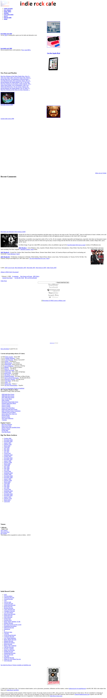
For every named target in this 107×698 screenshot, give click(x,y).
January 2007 (7, 443)
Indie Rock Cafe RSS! (13, 690)
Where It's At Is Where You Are (12, 659)
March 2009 (7, 482)
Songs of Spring (6, 406)
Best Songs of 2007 (41, 267)
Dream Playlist (6, 415)
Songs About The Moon (8, 408)
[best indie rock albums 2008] (7, 103)
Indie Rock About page (56, 696)
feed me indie (7, 17)
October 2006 (7, 438)
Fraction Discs (8, 620)
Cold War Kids (9, 360)
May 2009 (6, 485)
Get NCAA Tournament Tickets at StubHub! (12, 388)
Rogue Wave (7, 373)
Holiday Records (8, 623)
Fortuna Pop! (7, 618)
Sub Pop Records (8, 654)
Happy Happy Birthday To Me (12, 621)
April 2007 (7, 447)
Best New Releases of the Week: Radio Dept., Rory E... (15, 76)
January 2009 (7, 479)
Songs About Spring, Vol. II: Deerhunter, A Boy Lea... (15, 85)
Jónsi (6, 382)
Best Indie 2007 (31, 267)
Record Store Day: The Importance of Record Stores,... (15, 79)
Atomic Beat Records (9, 605)
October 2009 (7, 492)
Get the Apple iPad (53, 53)
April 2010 (7, 501)
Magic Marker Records (10, 639)
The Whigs (7, 375)
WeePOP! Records (9, 657)
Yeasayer (6, 369)
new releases (7, 10)
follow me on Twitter (100, 173)
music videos (7, 11)
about (5, 19)
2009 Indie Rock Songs (8, 394)
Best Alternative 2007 (20, 267)
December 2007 (8, 459)
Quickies (4, 420)
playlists (6, 13)
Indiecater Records (9, 627)
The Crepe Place (5, 532)
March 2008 (7, 464)
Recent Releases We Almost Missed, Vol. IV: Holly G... (15, 88)
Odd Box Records (9, 647)
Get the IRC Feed (19, 278)
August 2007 (7, 453)
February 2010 (8, 498)
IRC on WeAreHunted (31, 278)
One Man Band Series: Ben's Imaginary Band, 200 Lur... (16, 80)
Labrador (6, 633)
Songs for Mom (6, 417)
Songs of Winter (6, 405)
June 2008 (6, 468)
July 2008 (6, 470)
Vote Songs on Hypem (26, 276)
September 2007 (8, 455)
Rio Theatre (4, 533)
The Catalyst (4, 530)
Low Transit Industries (10, 638)
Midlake (6, 367)
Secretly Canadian (9, 648)
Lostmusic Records (9, 636)
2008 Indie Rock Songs (8, 396)
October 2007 (7, 456)
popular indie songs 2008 (7, 118)
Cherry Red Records (9, 609)
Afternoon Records (9, 597)
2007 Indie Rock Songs (8, 397)
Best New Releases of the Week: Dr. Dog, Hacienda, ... (15, 89)
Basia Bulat (8, 364)
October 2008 (7, 474)
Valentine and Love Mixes (9, 412)
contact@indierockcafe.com (82, 694)
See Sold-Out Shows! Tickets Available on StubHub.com (16, 665)
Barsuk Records (8, 606)
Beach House (8, 363)
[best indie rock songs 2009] (53, 47)
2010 (5, 35)
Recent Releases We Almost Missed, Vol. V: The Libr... (15, 82)
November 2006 (8, 440)
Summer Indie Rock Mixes (9, 403)
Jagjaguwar (7, 629)
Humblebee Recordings (10, 626)
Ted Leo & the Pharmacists (11, 378)
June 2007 (6, 450)
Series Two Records (9, 650)
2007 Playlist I (23, 248)
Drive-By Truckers (10, 379)
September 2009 (8, 491)
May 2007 (6, 449)
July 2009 (6, 488)
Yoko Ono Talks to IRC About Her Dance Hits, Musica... (16, 77)
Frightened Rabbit (9, 376)
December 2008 (8, 477)
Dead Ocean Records (9, 614)
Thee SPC (6, 656)
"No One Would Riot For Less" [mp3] (39, 258)
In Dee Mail (5, 430)
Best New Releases (7, 424)
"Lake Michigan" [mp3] (13, 254)
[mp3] (32, 249)
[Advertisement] (53, 146)
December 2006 (8, 441)
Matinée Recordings (9, 642)
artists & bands (8, 8)
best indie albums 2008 (7, 104)
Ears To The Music (7, 399)
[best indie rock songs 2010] (53, 32)
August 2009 (7, 489)
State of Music (5, 400)
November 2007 (8, 458)
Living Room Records (10, 635)
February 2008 (8, 462)
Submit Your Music (7, 278)
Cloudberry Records (9, 611)
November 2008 (8, 476)
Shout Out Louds (9, 370)
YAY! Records (8, 660)
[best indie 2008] (53, 117)
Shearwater (8, 372)
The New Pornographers (10, 385)
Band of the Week (6, 426)
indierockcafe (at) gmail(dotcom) (77, 688)
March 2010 (7, 500)
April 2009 (7, 483)
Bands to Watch (6, 429)
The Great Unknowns (7, 418)
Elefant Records (8, 615)
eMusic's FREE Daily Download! (10, 272)
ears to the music (8, 14)
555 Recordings (8, 596)
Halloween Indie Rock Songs (9, 409)
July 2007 (6, 452)
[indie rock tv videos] (53, 293)
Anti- (5, 600)
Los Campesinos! (9, 366)
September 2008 (8, 473)
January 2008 (7, 461)
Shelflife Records (8, 651)
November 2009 (8, 494)
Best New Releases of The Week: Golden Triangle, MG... (16, 83)
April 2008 (7, 465)
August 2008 (7, 471)
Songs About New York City (9, 414)
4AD (5, 594)
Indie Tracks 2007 (52, 267)
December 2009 (8, 495)
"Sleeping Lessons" (25, 249)
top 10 (6, 16)
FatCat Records (8, 617)
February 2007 (8, 444)
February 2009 (8, 480)
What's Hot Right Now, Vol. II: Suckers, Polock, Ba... (15, 86)
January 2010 (7, 497)
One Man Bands (6, 432)
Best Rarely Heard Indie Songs (10, 402)
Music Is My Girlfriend (10, 645)
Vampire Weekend (10, 358)
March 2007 (7, 446)
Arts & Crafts (7, 602)
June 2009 (6, 486)
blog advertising (5, 349)
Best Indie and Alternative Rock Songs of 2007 (13, 231)
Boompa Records (8, 608)
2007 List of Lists (9, 267)
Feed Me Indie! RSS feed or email (76, 245)
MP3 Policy (36, 276)
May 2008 (6, 467)
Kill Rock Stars (8, 632)
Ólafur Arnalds (9, 357)
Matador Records (8, 641)
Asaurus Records (8, 603)
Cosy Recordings (8, 612)
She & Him (8, 384)
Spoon (6, 361)
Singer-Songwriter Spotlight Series (11, 427)
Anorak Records (8, 599)
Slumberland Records (9, 653)
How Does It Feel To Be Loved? (12, 624)
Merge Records (8, 644)
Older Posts (4, 281)
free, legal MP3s (26, 50)
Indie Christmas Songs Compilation (11, 411)
